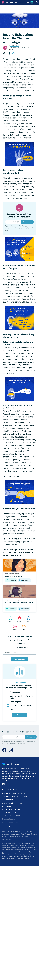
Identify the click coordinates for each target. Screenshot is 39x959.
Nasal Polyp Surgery (13, 576)
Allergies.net (7, 800)
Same (23, 627)
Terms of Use (21, 953)
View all (7, 826)
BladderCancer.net (10, 819)
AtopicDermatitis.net (11, 809)
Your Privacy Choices (29, 834)
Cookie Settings (8, 837)
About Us (5, 831)
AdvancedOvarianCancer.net (14, 797)
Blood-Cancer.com (10, 822)
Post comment (19, 659)
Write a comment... (12, 653)
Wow (14, 627)
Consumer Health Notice (11, 834)
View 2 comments (18, 647)
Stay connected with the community (19, 732)
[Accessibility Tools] (28, 2)
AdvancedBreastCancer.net (14, 793)
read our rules (19, 640)
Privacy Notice (9, 953)
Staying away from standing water (21, 697)
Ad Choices (6, 839)
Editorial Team (14, 46)
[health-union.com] (11, 764)
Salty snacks (15, 692)
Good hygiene (15, 702)
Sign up (32, 946)
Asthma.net (7, 806)
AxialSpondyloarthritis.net (13, 816)
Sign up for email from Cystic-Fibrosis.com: (19, 215)
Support (19, 619)
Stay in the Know (19, 934)
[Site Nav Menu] (36, 2)
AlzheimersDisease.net (12, 803)
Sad (27, 619)
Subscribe (27, 222)
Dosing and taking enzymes (21, 705)
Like (9, 619)
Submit (19, 715)
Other (12, 709)
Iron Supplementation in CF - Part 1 (19, 603)
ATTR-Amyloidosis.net (11, 813)
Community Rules (21, 837)
